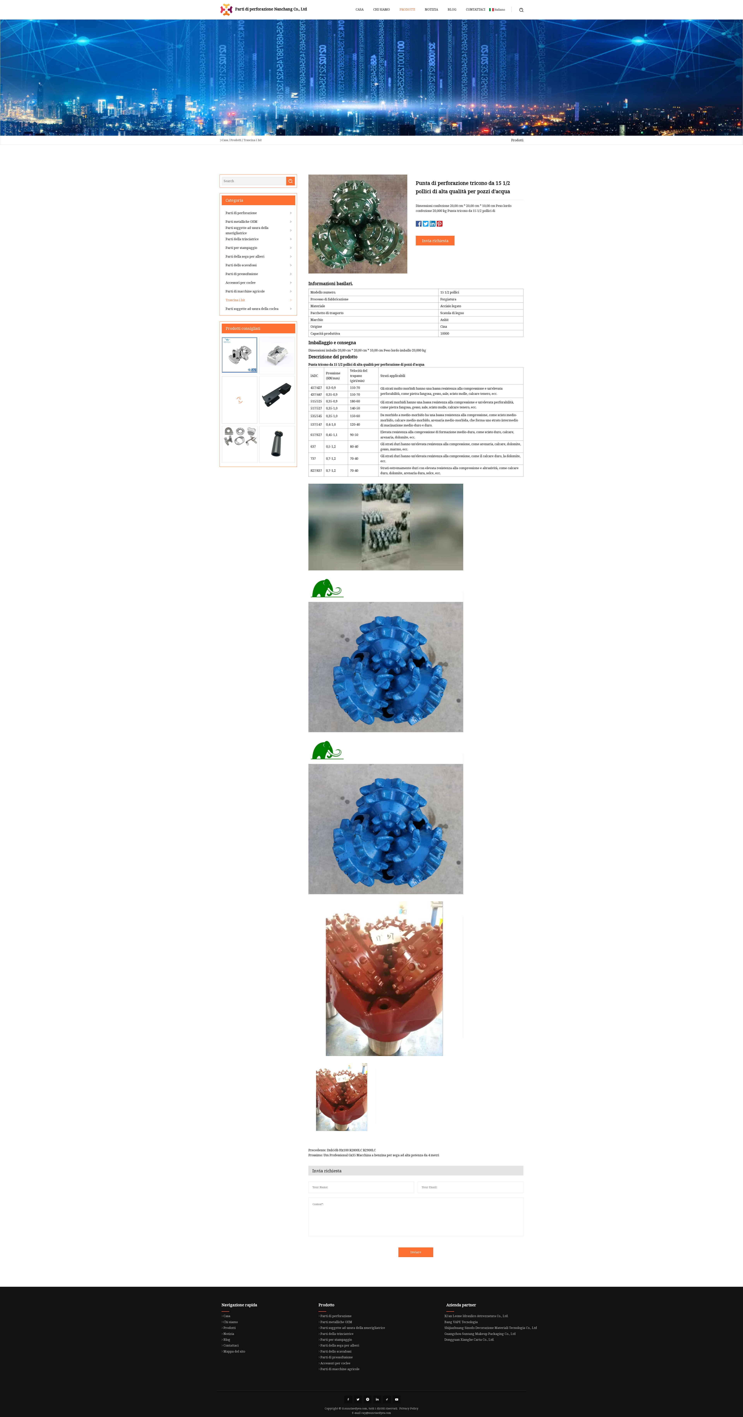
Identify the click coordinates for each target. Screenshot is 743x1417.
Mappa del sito (234, 1351)
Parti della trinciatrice (242, 239)
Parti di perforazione (241, 213)
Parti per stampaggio (241, 248)
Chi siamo (381, 9)
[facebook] (348, 1399)
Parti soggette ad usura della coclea (252, 309)
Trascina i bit (253, 140)
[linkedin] (377, 1399)
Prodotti (407, 9)
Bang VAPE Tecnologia (461, 1322)
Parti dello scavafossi (241, 265)
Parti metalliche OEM (241, 221)
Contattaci (475, 9)
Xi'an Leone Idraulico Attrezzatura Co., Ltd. (476, 1316)
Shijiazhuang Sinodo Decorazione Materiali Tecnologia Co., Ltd (490, 1328)
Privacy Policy (408, 1408)
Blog (452, 9)
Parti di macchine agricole (245, 291)
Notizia (431, 9)
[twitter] (358, 1399)
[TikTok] (387, 1399)
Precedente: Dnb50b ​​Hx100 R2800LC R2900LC (342, 1150)
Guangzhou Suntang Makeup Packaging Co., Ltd (480, 1334)
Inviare (415, 1252)
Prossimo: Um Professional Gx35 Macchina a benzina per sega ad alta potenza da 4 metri (373, 1155)
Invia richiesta (435, 240)
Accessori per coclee (241, 282)
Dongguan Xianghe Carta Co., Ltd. (469, 1339)
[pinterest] (368, 1399)
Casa (360, 9)
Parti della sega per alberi (245, 256)
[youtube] (397, 1399)
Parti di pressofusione (242, 274)
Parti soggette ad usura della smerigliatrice (247, 230)
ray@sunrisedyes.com (376, 1413)
